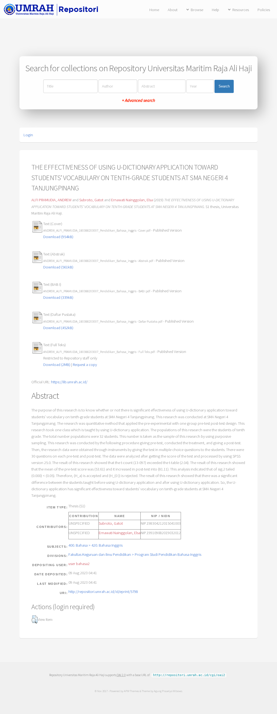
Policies (264, 9)
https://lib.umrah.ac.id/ (69, 381)
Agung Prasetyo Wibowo (168, 691)
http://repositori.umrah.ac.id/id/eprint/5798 (103, 591)
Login (28, 134)
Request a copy (85, 364)
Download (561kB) (58, 267)
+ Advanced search (138, 100)
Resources (240, 9)
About (172, 9)
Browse (197, 9)
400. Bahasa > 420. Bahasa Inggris (95, 545)
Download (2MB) (56, 364)
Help (215, 9)
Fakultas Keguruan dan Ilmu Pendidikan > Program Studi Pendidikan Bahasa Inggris (134, 554)
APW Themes (131, 691)
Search (224, 86)
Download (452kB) (58, 327)
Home (154, 9)
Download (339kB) (58, 297)
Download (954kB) (58, 236)
